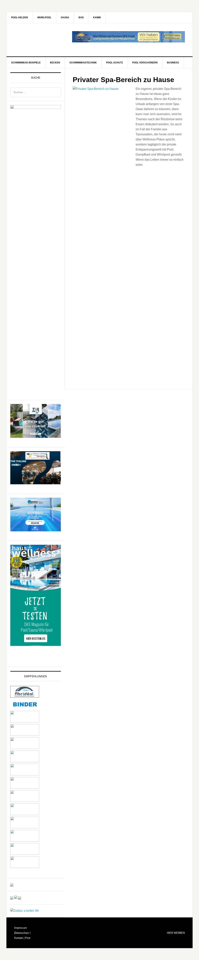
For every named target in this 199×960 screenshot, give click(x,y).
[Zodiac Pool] (24, 853)
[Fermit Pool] (24, 721)
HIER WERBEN (176, 932)
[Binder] (24, 708)
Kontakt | (19, 937)
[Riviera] (24, 787)
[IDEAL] (24, 734)
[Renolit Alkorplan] (11, 884)
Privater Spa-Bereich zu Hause (123, 80)
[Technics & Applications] (35, 436)
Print (27, 937)
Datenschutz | (22, 932)
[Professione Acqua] (35, 482)
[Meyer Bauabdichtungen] (24, 761)
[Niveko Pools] (24, 774)
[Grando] (24, 748)
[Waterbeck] (24, 840)
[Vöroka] (24, 814)
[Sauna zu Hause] (24, 867)
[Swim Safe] (24, 800)
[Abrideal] (24, 695)
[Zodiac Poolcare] (24, 910)
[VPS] (24, 827)
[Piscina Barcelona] (35, 529)
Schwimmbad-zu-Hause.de (39, 40)
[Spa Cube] (11, 897)
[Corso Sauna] (19, 897)
